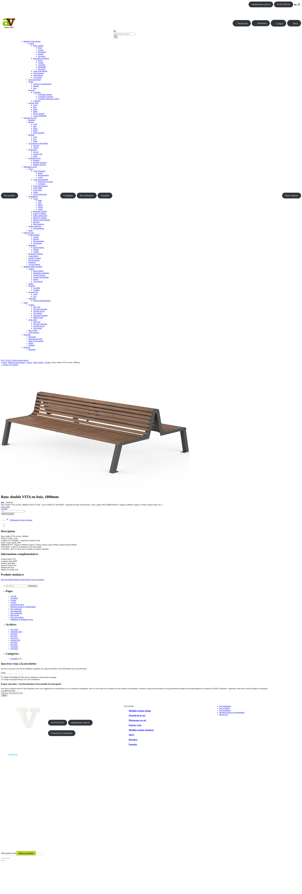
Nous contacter (291, 195)
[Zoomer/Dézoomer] (2, 858)
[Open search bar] (115, 32)
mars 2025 (14, 638)
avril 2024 (14, 647)
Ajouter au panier (7, 514)
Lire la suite (5, 507)
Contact (13, 602)
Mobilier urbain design (16, 362)
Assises (29, 362)
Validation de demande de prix (21, 619)
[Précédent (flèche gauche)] (2, 860)
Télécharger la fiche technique (20, 520)
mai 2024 (13, 644)
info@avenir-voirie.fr (261, 4)
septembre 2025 (16, 632)
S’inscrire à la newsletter (61, 733)
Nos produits (9, 195)
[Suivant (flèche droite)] (4, 860)
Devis (295, 23)
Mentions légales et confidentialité (23, 607)
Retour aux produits (26, 853)
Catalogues (68, 195)
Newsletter (262, 23)
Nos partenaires (16, 611)
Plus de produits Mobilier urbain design (15, 580)
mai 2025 (13, 636)
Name (3, 673)
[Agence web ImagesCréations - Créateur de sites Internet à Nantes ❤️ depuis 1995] (9, 756)
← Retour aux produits (9, 365)
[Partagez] (7, 858)
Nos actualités (224, 708)
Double (48, 362)
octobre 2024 (15, 640)
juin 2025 (13, 634)
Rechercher (243, 23)
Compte (279, 23)
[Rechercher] (116, 36)
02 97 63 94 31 (283, 4)
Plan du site (14, 615)
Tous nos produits (37, 580)
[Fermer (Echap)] (9, 858)
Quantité (4, 509)
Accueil (4, 362)
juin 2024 (13, 642)
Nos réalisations (87, 195)
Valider (4, 695)
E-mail (8, 691)
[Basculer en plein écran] (4, 858)
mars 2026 (14, 630)
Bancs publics (38, 362)
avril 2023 (14, 649)
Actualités (105, 195)
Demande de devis (17, 605)
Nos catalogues (16, 609)
